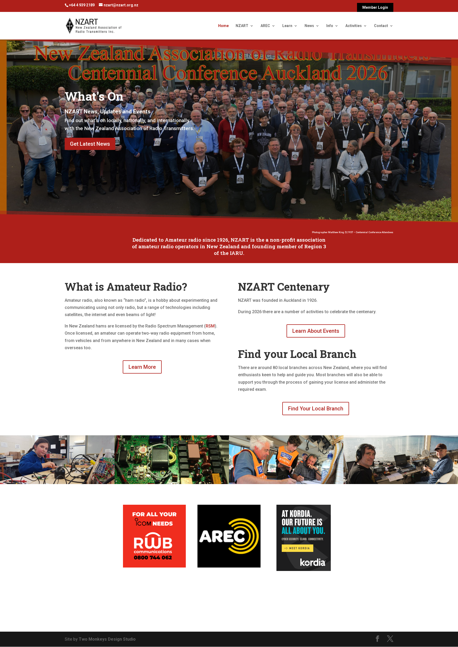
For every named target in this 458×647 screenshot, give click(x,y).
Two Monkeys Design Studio (107, 639)
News (309, 26)
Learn (287, 26)
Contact (381, 26)
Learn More (142, 367)
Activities (353, 26)
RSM (210, 326)
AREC (265, 26)
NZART (242, 26)
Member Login (375, 8)
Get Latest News (90, 144)
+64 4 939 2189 (82, 5)
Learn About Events (315, 331)
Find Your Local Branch (315, 408)
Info (329, 26)
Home (223, 26)
